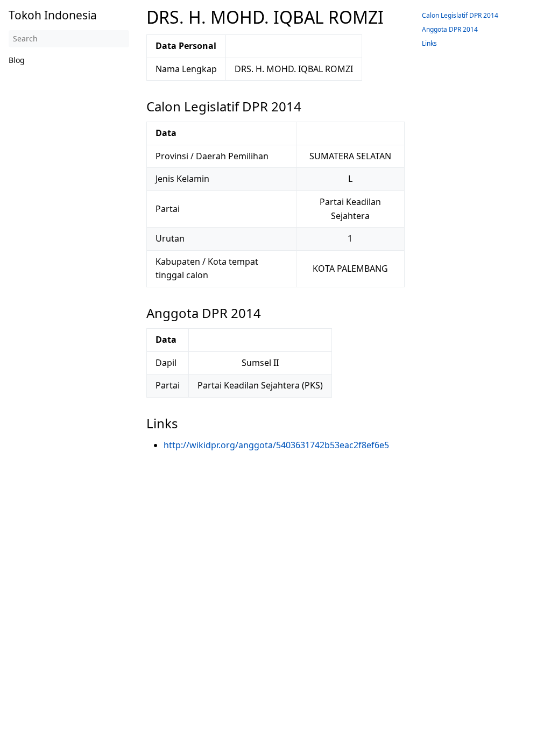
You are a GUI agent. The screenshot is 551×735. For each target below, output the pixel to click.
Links (429, 43)
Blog (17, 60)
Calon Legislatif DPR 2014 (460, 15)
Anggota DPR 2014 (450, 29)
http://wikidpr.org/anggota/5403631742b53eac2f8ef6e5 (276, 445)
